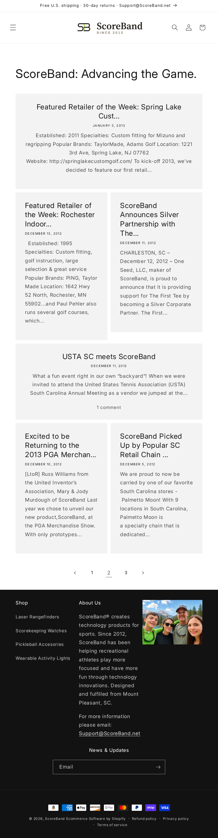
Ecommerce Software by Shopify (95, 818)
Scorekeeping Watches (41, 630)
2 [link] (109, 573)
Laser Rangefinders (37, 617)
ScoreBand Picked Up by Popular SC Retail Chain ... (151, 445)
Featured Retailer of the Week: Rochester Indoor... (60, 214)
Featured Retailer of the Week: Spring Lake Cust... (109, 111)
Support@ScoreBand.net (109, 733)
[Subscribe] (158, 767)
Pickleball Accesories (40, 644)
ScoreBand (55, 818)
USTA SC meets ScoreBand (109, 356)
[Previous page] (75, 573)
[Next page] (143, 573)
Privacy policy (176, 818)
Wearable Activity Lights (43, 658)
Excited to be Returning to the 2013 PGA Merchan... (60, 445)
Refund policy (144, 818)
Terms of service (112, 825)
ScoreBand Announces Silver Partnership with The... (149, 219)
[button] (13, 27)
